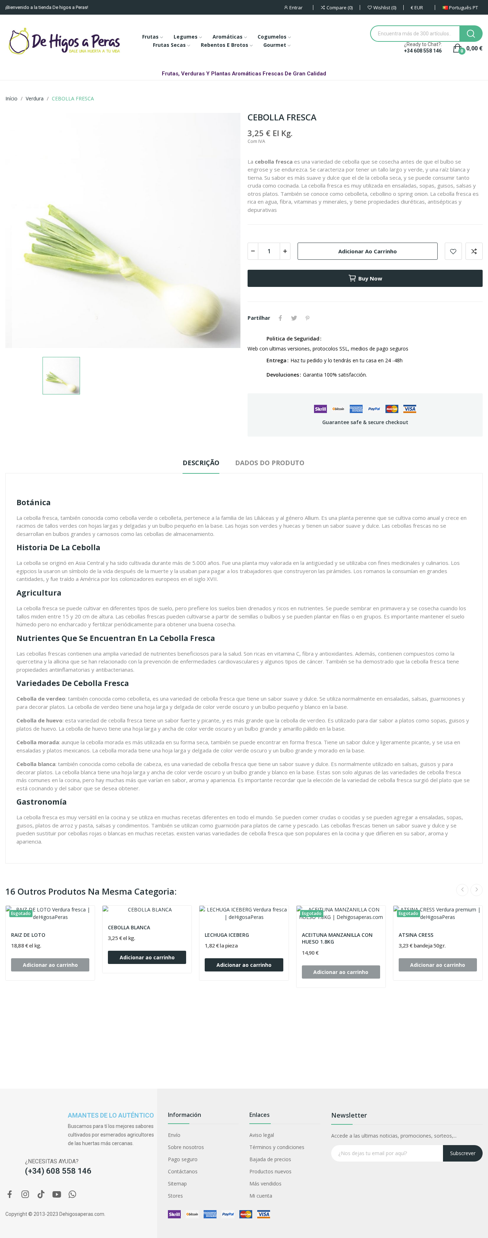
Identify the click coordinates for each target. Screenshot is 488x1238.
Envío (174, 1135)
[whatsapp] (72, 1194)
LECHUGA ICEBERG (227, 934)
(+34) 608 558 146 (58, 1171)
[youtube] (57, 1194)
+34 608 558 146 (423, 50)
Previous (462, 890)
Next (476, 890)
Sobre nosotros (186, 1147)
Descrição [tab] (201, 462)
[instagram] (25, 1194)
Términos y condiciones (276, 1147)
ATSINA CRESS (416, 934)
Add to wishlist (453, 251)
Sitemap (177, 1183)
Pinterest (307, 318)
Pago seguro (183, 1159)
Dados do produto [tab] (269, 462)
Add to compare (474, 251)
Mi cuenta (260, 1195)
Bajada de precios (270, 1159)
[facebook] (9, 1194)
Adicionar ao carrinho (367, 251)
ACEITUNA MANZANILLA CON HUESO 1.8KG (337, 938)
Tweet (294, 318)
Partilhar (280, 318)
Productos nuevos (270, 1171)
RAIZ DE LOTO (28, 934)
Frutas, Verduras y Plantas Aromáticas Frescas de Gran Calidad (244, 73)
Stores (175, 1195)
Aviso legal (261, 1135)
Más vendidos (265, 1183)
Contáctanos (183, 1171)
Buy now (370, 278)
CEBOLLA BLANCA (129, 927)
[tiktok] (41, 1194)
